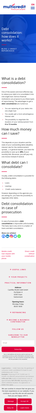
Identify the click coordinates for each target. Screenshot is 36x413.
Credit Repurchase (9, 50)
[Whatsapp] (19, 236)
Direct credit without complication (29, 253)
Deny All (10, 408)
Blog (4, 49)
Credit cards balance (13, 189)
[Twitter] (15, 236)
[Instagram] (11, 236)
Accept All (24, 401)
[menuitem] (32, 4)
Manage (11, 401)
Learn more (24, 408)
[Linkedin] (7, 236)
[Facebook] (3, 236)
